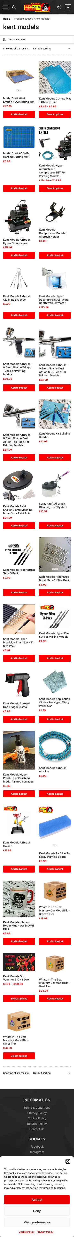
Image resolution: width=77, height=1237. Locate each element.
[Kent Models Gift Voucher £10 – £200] (19, 962)
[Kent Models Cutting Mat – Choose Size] (55, 77)
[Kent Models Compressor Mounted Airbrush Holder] (55, 212)
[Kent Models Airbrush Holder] (19, 822)
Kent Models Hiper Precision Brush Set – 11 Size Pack (18, 642)
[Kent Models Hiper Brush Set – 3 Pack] (19, 551)
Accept (37, 1200)
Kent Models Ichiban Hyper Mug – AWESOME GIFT (18, 926)
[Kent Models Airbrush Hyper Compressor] (19, 217)
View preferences (37, 1222)
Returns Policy (37, 1123)
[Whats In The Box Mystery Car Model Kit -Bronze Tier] (55, 891)
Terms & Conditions (37, 1107)
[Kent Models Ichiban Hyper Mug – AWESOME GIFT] (19, 899)
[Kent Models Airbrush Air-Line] (55, 747)
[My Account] (59, 7)
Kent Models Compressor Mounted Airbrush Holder (53, 233)
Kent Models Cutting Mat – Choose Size (55, 100)
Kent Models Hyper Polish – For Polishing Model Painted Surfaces (18, 778)
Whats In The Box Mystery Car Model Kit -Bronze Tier (54, 910)
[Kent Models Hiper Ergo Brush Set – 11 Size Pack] (55, 554)
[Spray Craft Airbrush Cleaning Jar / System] (55, 484)
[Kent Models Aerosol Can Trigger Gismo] (19, 684)
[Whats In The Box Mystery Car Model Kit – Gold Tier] (55, 963)
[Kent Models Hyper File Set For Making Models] (55, 616)
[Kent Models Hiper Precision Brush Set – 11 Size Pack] (19, 619)
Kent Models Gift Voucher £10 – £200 (16, 978)
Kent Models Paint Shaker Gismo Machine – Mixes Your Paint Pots (18, 510)
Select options (55, 114)
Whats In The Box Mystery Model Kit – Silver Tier (16, 1040)
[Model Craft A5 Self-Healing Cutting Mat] (19, 137)
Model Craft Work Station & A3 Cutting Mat (18, 100)
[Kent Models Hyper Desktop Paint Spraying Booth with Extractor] (55, 279)
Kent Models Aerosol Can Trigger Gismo (16, 705)
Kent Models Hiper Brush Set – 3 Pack (19, 571)
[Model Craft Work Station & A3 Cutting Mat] (19, 77)
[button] (68, 1161)
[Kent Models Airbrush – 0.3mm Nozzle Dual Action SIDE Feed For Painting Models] (55, 343)
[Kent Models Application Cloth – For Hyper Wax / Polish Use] (55, 682)
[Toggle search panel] (14, 7)
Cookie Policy (26, 1231)
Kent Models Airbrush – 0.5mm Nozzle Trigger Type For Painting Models (18, 369)
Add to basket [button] (19, 114)
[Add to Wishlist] (27, 66)
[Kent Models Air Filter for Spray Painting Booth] (55, 827)
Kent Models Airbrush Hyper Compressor (17, 241)
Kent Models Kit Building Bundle (54, 435)
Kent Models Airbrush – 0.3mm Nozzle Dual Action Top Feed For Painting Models (18, 440)
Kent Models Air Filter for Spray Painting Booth (55, 855)
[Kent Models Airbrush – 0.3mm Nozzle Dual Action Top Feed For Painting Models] (19, 414)
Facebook (37, 1146)
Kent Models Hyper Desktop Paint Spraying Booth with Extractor (54, 299)
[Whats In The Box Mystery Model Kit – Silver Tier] (19, 1021)
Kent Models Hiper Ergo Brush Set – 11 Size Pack (54, 578)
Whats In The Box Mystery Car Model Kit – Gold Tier (54, 983)
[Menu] (6, 7)
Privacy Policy (45, 1231)
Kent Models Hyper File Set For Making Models (54, 634)
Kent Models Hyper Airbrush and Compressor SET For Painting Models (52, 171)
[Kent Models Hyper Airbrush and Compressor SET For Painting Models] (55, 143)
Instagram (37, 1152)
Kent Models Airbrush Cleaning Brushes (17, 297)
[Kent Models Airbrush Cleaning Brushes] (19, 279)
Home (6, 18)
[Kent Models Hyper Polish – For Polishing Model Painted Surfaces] (19, 750)
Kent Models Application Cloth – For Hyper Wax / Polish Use (54, 702)
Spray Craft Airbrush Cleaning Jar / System (53, 505)
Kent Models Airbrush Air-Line (53, 769)
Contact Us (37, 1129)
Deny (37, 1211)
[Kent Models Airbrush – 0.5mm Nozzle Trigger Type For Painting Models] (19, 343)
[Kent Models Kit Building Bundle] (55, 414)
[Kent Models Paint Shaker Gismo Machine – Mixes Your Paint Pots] (19, 485)
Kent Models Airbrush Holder (17, 844)
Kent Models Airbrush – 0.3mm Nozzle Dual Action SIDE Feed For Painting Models (54, 370)
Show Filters (16, 39)
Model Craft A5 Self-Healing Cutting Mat (16, 155)
